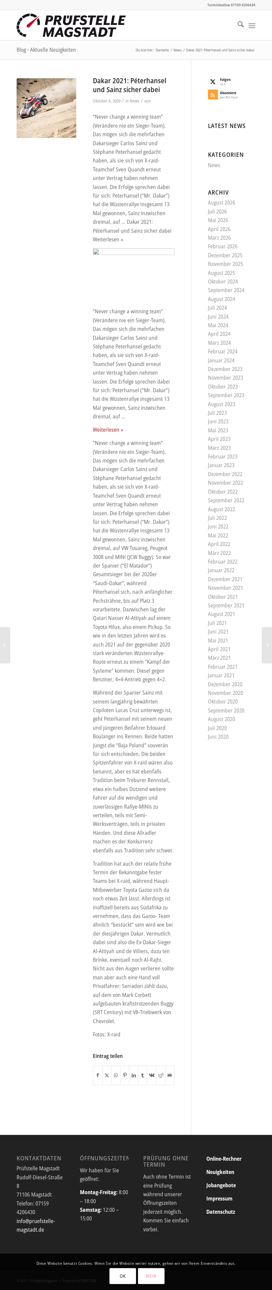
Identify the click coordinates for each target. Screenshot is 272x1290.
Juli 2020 (217, 728)
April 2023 (219, 439)
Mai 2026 (218, 220)
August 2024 (221, 299)
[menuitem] (237, 25)
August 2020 (221, 719)
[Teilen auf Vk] (151, 1075)
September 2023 (226, 395)
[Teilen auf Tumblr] (142, 1075)
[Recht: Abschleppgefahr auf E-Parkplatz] (267, 645)
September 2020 (226, 710)
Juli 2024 (217, 307)
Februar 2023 (223, 456)
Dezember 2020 (225, 684)
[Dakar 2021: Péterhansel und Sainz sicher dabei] (46, 108)
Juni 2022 (218, 526)
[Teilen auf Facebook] (97, 1075)
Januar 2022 (221, 570)
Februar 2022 (223, 561)
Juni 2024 (218, 316)
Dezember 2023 (225, 369)
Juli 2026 (217, 211)
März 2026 (219, 237)
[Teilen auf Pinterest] (124, 1075)
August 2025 (221, 272)
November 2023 (225, 377)
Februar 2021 (223, 666)
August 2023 (221, 404)
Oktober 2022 (223, 491)
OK (122, 1276)
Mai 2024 (218, 325)
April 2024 (219, 334)
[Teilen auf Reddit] (160, 1075)
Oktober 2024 (223, 281)
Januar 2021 (221, 675)
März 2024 (219, 342)
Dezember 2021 (225, 579)
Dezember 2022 (225, 474)
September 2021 (226, 605)
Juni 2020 (218, 736)
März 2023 (219, 448)
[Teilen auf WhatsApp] (115, 1075)
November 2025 (225, 264)
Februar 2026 (223, 246)
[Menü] (251, 25)
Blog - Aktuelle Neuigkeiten (46, 49)
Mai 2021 (218, 640)
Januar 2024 (221, 360)
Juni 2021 (218, 631)
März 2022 (219, 553)
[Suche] (237, 25)
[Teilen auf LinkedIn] (133, 1075)
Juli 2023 (217, 412)
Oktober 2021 (223, 596)
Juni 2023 (218, 421)
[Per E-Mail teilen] (170, 1075)
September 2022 (226, 500)
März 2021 (219, 657)
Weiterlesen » (108, 429)
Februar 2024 (223, 351)
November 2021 (225, 587)
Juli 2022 (217, 518)
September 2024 (226, 290)
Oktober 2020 (223, 701)
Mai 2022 (218, 535)
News (134, 101)
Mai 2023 (218, 430)
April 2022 (219, 544)
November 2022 (225, 482)
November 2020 (225, 693)
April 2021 (219, 649)
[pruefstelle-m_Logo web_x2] (71, 25)
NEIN (151, 1276)
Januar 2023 (221, 465)
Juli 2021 (217, 623)
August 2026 (221, 202)
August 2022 (221, 509)
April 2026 (219, 229)
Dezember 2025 (225, 255)
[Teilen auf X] (106, 1075)
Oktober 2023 (223, 386)
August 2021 (221, 614)
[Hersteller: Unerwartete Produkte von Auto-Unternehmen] (5, 645)
